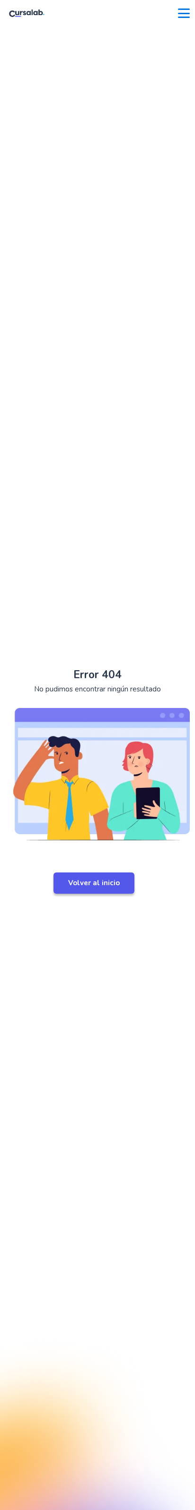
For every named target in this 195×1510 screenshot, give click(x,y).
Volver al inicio (94, 883)
